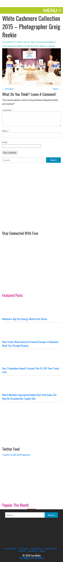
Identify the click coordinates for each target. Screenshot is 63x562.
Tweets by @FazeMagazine (16, 454)
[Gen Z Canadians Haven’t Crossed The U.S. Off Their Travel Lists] (31, 357)
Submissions (51, 548)
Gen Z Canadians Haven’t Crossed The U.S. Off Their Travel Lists (30, 370)
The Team (23, 548)
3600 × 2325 (35, 42)
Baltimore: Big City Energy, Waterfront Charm (24, 319)
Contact (22, 550)
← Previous (8, 88)
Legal (42, 550)
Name (5, 131)
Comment (7, 110)
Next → (57, 88)
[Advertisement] (24, 206)
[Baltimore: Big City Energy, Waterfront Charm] (31, 308)
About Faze (10, 548)
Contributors (36, 548)
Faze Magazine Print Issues (31, 558)
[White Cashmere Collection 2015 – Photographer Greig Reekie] (31, 67)
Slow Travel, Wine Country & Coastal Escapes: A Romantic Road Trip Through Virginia (30, 343)
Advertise (33, 550)
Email (5, 142)
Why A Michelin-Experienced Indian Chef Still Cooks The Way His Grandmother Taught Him (29, 396)
